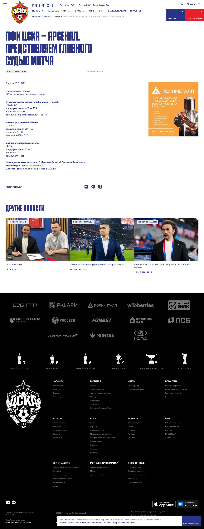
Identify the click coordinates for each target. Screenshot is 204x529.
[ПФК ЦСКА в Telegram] (13, 502)
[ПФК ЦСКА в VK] (8, 502)
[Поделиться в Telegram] (93, 187)
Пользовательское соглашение (144, 515)
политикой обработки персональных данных (114, 522)
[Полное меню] (5, 4)
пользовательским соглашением (75, 522)
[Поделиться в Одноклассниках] (100, 187)
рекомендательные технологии (18, 522)
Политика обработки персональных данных (149, 512)
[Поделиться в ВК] (86, 187)
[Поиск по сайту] (182, 3)
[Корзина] (199, 3)
